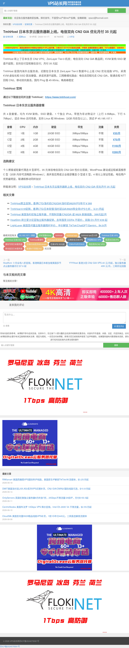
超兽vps (22, 36)
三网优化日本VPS (75, 239)
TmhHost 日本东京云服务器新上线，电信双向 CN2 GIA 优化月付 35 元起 (60, 31)
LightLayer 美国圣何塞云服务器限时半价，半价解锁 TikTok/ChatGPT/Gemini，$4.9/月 (58, 225)
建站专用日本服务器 (13, 244)
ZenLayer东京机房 (55, 239)
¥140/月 (116, 146)
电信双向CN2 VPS (97, 244)
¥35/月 (116, 133)
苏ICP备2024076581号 (29, 641)
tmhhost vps (72, 235)
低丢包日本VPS (112, 239)
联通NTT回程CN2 (34, 248)
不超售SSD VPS (94, 239)
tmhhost (59, 235)
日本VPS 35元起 (58, 244)
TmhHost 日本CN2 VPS (15, 239)
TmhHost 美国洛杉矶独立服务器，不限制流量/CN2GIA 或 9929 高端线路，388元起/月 (58, 214)
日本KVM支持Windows (36, 244)
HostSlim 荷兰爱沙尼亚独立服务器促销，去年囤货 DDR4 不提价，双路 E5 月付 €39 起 (58, 220)
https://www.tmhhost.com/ (60, 97)
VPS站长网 (64, 3)
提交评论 (120, 326)
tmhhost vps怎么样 (89, 235)
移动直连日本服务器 (13, 248)
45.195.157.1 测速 (27, 235)
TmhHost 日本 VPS (110, 235)
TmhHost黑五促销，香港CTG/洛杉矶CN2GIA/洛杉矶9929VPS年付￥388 (51, 203)
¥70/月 (116, 139)
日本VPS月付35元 (76, 244)
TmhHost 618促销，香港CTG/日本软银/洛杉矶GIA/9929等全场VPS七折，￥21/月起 (57, 209)
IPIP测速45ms (45, 235)
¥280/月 (116, 152)
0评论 (72, 36)
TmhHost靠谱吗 (36, 239)
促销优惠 (28, 24)
